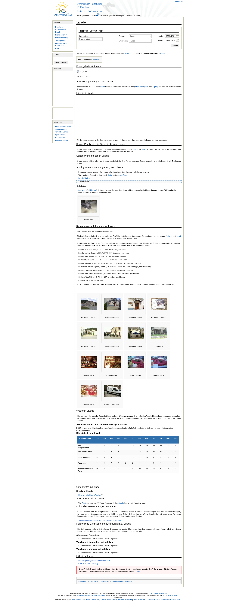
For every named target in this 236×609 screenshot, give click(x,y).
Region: (122, 36)
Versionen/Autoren (133, 16)
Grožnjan (123, 175)
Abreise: (161, 41)
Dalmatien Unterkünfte (168, 600)
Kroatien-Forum (61, 35)
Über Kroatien (153, 593)
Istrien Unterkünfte (139, 600)
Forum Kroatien (76, 600)
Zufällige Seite (60, 41)
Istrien (162, 54)
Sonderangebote (89, 16)
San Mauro (82, 190)
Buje (93, 87)
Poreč (134, 149)
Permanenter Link (62, 140)
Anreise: (161, 36)
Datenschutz (163, 593)
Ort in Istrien (103, 581)
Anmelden (179, 1)
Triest (144, 149)
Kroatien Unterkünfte (125, 600)
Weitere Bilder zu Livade (87, 564)
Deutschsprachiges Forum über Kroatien (93, 561)
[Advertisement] (124, 7)
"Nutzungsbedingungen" (171, 595)
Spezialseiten (60, 135)
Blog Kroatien (101, 600)
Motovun (128, 54)
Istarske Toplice (84, 178)
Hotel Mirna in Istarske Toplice (89, 495)
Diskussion (104, 16)
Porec (179, 600)
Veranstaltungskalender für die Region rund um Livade (98, 520)
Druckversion (60, 138)
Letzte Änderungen (62, 38)
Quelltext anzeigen (117, 16)
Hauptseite (63, 10)
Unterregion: (123, 41)
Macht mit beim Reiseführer (61, 45)
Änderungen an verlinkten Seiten (61, 131)
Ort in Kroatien (92, 581)
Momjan (93, 190)
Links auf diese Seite (63, 127)
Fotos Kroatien (112, 600)
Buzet (102, 87)
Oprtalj (145, 87)
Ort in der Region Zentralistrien (120, 581)
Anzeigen (96, 59)
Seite (79, 15)
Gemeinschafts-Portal (61, 31)
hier (138, 571)
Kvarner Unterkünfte (153, 600)
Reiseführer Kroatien (89, 600)
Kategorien (82, 581)
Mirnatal (121, 503)
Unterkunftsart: (84, 36)
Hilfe (57, 49)
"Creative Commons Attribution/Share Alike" (91, 595)
